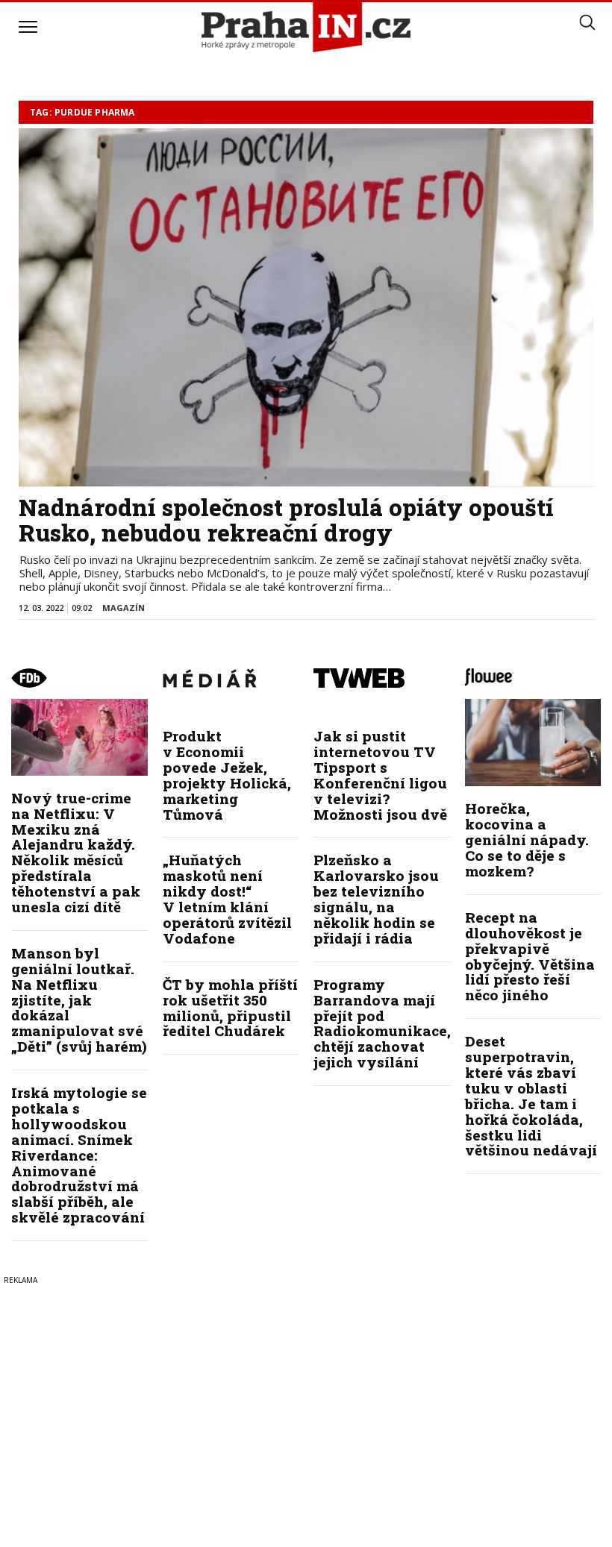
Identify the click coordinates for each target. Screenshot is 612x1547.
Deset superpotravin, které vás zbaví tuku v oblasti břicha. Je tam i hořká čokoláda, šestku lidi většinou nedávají (531, 1095)
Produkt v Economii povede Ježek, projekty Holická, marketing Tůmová (227, 775)
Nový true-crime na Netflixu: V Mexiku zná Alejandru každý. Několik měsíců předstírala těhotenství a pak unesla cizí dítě (75, 852)
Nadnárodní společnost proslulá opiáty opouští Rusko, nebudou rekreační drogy (286, 519)
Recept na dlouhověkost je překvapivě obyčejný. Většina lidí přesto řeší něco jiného (530, 956)
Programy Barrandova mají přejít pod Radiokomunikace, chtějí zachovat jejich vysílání (382, 1023)
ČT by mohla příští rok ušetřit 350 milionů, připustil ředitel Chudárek (230, 1008)
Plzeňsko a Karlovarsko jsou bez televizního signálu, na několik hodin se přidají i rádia (376, 898)
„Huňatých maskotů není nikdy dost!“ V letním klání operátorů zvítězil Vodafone (227, 898)
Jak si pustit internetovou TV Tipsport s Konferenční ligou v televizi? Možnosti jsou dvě (380, 775)
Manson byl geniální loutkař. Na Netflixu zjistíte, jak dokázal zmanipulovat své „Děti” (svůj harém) (79, 999)
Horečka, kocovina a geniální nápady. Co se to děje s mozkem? (527, 839)
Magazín (123, 607)
